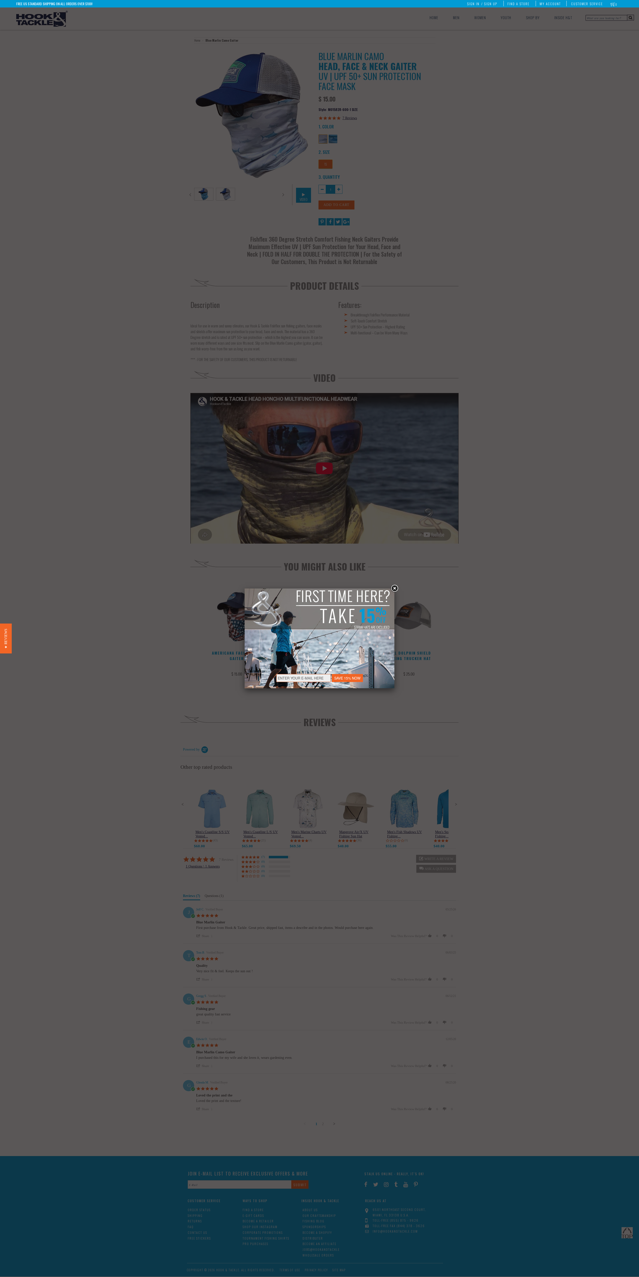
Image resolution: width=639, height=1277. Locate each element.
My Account (550, 3)
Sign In (473, 3)
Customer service (587, 3)
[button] (6, 639)
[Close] (394, 588)
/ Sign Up (489, 3)
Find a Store (518, 3)
